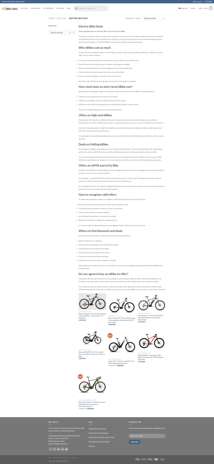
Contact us (65, 457)
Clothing (60, 8)
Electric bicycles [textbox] (61, 32)
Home (51, 18)
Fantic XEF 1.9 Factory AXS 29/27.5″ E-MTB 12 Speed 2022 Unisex (121, 362)
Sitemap (92, 446)
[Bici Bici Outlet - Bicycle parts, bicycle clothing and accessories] (10, 8)
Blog (69, 8)
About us (56, 457)
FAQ (49, 457)
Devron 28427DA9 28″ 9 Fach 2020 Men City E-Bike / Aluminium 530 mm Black (92, 354)
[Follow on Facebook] (205, 1)
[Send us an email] (211, 1)
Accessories (48, 8)
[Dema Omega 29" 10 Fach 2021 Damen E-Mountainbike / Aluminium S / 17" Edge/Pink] (92, 301)
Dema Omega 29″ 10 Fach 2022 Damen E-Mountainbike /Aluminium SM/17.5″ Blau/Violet (121, 320)
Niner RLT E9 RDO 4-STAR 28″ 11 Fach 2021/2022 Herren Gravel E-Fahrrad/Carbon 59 (92, 404)
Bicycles (24, 8)
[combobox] (61, 32)
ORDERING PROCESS (97, 429)
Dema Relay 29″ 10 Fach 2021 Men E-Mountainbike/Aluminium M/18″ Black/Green (151, 317)
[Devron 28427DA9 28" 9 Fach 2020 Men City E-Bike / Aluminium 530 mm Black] (92, 339)
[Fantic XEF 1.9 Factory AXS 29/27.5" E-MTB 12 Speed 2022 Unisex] (122, 343)
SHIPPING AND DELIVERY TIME (101, 437)
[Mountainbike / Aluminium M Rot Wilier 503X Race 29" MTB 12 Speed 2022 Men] (152, 340)
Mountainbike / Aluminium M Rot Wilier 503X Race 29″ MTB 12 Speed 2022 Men (150, 357)
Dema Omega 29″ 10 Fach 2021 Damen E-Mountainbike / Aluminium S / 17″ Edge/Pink (92, 316)
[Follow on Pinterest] (66, 449)
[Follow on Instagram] (207, 1)
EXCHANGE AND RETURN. (99, 442)
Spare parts (35, 8)
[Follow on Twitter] (209, 1)
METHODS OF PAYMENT (99, 433)
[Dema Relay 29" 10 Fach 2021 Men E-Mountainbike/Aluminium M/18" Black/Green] (152, 302)
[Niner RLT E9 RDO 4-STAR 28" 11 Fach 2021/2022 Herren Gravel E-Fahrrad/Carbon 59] (92, 384)
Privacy (74, 457)
